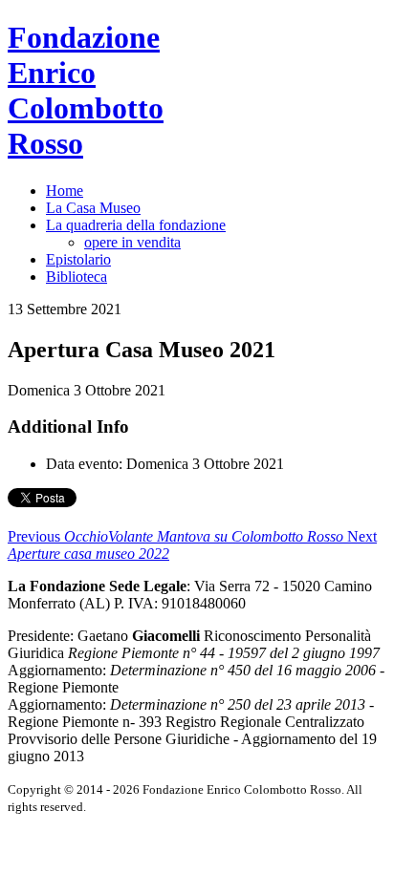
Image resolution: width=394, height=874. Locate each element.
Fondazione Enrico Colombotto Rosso (86, 90)
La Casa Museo (93, 208)
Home (64, 190)
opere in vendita (132, 242)
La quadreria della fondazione (136, 225)
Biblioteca (76, 276)
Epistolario (78, 259)
